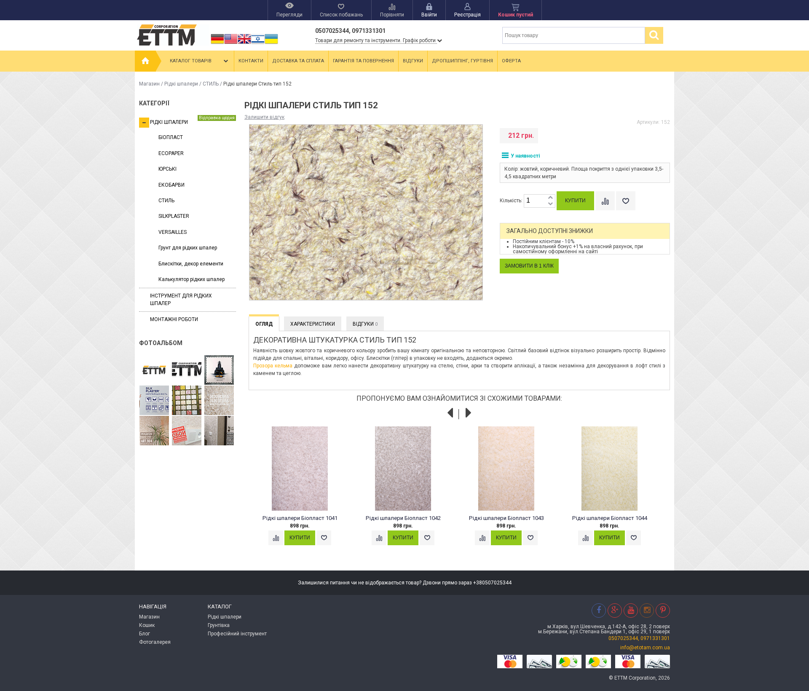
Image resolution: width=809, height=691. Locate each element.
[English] (231, 44)
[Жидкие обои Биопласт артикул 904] (219, 401)
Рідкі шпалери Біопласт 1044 (609, 518)
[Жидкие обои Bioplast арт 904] (154, 431)
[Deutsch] (217, 44)
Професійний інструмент (237, 634)
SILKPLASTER (173, 216)
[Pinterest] (663, 610)
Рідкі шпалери (181, 84)
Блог (144, 634)
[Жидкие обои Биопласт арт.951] (219, 431)
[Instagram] (647, 610)
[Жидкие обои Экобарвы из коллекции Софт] (186, 431)
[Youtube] (631, 610)
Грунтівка (219, 625)
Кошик (147, 625)
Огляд (264, 324)
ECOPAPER (171, 153)
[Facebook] (598, 610)
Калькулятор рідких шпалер (191, 279)
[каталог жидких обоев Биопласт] (186, 401)
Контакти (250, 61)
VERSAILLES (172, 232)
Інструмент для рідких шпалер (181, 299)
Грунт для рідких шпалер (187, 248)
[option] (304, 494)
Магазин (149, 84)
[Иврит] (258, 44)
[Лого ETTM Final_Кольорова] (154, 370)
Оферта (511, 61)
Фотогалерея (155, 642)
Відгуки (413, 61)
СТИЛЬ (211, 84)
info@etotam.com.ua (645, 648)
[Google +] (614, 610)
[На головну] (145, 61)
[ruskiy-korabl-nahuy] (219, 370)
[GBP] (244, 44)
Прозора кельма (272, 366)
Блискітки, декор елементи (190, 264)
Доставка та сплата (298, 61)
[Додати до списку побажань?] (625, 200)
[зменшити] (550, 204)
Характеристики (312, 324)
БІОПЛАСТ (170, 137)
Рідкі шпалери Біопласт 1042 (403, 518)
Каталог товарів (191, 61)
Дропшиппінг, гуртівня (462, 61)
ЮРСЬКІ (167, 169)
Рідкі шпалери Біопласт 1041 (300, 518)
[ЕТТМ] (186, 370)
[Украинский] (271, 44)
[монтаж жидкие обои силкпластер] (154, 401)
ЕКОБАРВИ (171, 185)
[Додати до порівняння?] (605, 200)
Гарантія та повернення (363, 61)
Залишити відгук (264, 117)
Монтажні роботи (174, 319)
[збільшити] (550, 198)
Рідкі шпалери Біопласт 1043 (506, 518)
